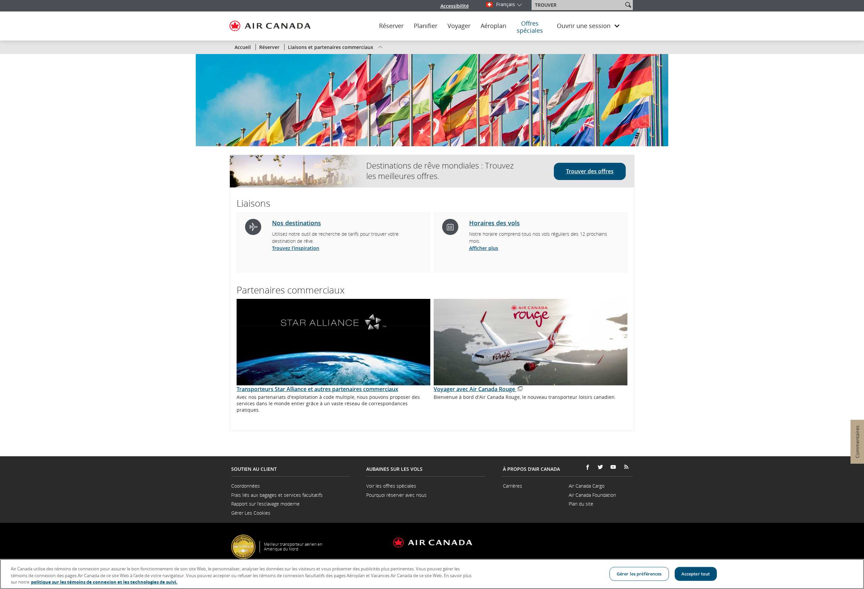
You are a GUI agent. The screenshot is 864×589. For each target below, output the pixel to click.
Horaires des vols (494, 223)
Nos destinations (296, 223)
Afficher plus (483, 248)
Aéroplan (493, 26)
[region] (432, 574)
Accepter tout (695, 573)
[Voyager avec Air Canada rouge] (530, 342)
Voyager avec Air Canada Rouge (478, 389)
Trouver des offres (590, 171)
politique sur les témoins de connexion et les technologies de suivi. (104, 582)
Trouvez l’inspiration (295, 248)
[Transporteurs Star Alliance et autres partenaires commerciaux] (333, 342)
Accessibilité (454, 6)
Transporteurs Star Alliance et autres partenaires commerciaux (317, 389)
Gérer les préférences (639, 573)
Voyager (459, 26)
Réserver (391, 26)
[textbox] (578, 5)
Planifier (425, 26)
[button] (628, 5)
